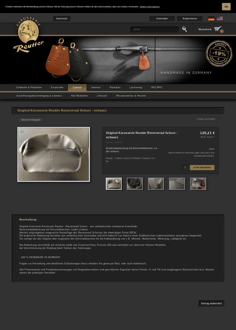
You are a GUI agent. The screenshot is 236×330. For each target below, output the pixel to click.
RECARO (156, 87)
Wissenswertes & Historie (131, 95)
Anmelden (162, 18)
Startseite (61, 18)
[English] (220, 21)
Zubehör (77, 87)
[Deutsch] (212, 21)
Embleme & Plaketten (29, 87)
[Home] (28, 36)
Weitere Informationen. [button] (150, 7)
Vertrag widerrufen (211, 303)
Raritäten (115, 87)
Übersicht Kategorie (31, 120)
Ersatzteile (57, 87)
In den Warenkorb (202, 167)
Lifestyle (102, 95)
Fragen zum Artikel (206, 119)
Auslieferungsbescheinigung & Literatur (39, 95)
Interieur (96, 87)
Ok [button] (226, 6)
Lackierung (136, 87)
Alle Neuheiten (79, 95)
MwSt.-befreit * (208, 137)
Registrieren (190, 18)
